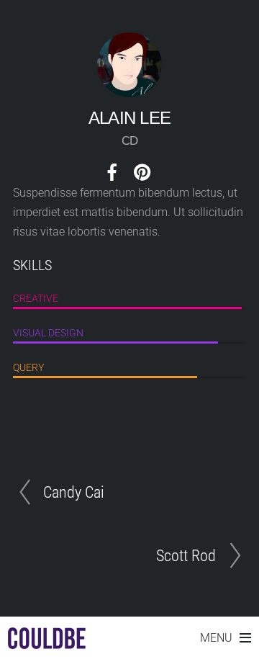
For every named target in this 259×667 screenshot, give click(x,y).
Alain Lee (129, 117)
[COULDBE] (47, 641)
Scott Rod (186, 555)
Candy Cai (73, 492)
